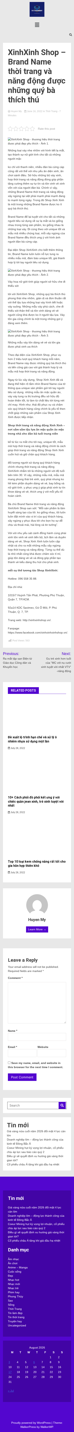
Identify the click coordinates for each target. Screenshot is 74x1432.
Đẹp (10, 1275)
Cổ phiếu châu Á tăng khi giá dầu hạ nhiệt (33, 1164)
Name (12, 1030)
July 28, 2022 (17, 748)
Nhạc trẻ (13, 1288)
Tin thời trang (16, 1317)
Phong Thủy (15, 1296)
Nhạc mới (14, 1284)
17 (10, 1372)
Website (42, 1047)
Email (12, 1047)
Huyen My (16, 111)
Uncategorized (17, 1325)
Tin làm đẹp (15, 1313)
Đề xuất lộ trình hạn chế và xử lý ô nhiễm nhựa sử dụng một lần (32, 739)
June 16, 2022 (34, 111)
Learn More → (37, 929)
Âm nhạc (13, 1259)
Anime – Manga (18, 1267)
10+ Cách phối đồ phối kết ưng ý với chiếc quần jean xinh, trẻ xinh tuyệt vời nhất (36, 802)
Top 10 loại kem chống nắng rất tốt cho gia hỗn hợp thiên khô (37, 864)
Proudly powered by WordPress (31, 1422)
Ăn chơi (12, 1263)
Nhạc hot (13, 1279)
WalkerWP (46, 1426)
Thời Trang (51, 111)
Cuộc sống (14, 1271)
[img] (37, 24)
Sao (10, 1300)
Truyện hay (15, 1321)
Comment (15, 977)
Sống (11, 1304)
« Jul (11, 1390)
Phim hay (14, 1292)
